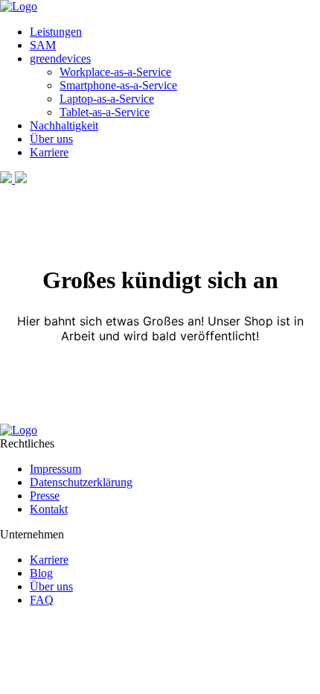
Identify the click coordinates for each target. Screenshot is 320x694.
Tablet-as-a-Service (105, 112)
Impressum (55, 468)
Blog (41, 573)
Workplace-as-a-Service (115, 72)
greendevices (60, 58)
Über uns (51, 139)
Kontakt (49, 509)
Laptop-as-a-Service (107, 98)
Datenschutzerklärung (81, 482)
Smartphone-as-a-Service (118, 85)
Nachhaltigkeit (64, 125)
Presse (45, 495)
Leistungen (56, 31)
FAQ (42, 599)
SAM (43, 45)
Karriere (49, 152)
